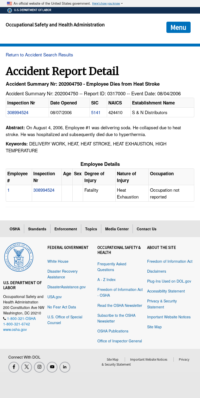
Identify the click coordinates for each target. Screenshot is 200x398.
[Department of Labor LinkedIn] (64, 367)
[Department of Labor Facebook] (13, 367)
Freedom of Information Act (169, 261)
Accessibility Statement (166, 291)
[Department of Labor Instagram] (39, 367)
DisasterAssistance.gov (66, 286)
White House (57, 261)
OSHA (15, 228)
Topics (91, 228)
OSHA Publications (112, 330)
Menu (178, 27)
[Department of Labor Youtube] (52, 367)
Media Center (117, 228)
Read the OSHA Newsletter (119, 305)
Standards (37, 228)
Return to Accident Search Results (39, 54)
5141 (96, 112)
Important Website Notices (169, 316)
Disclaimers (156, 271)
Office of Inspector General (119, 340)
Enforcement (65, 228)
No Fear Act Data (61, 306)
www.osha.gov (15, 329)
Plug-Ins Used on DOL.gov (169, 281)
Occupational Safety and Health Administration (55, 24)
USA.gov (54, 296)
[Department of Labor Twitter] (26, 367)
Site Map (154, 326)
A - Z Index (106, 279)
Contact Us (147, 228)
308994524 (17, 112)
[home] (18, 256)
